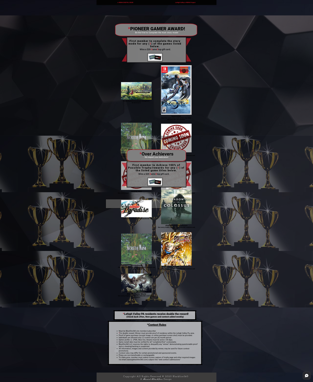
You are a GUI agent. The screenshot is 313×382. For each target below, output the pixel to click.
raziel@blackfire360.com (137, 360)
